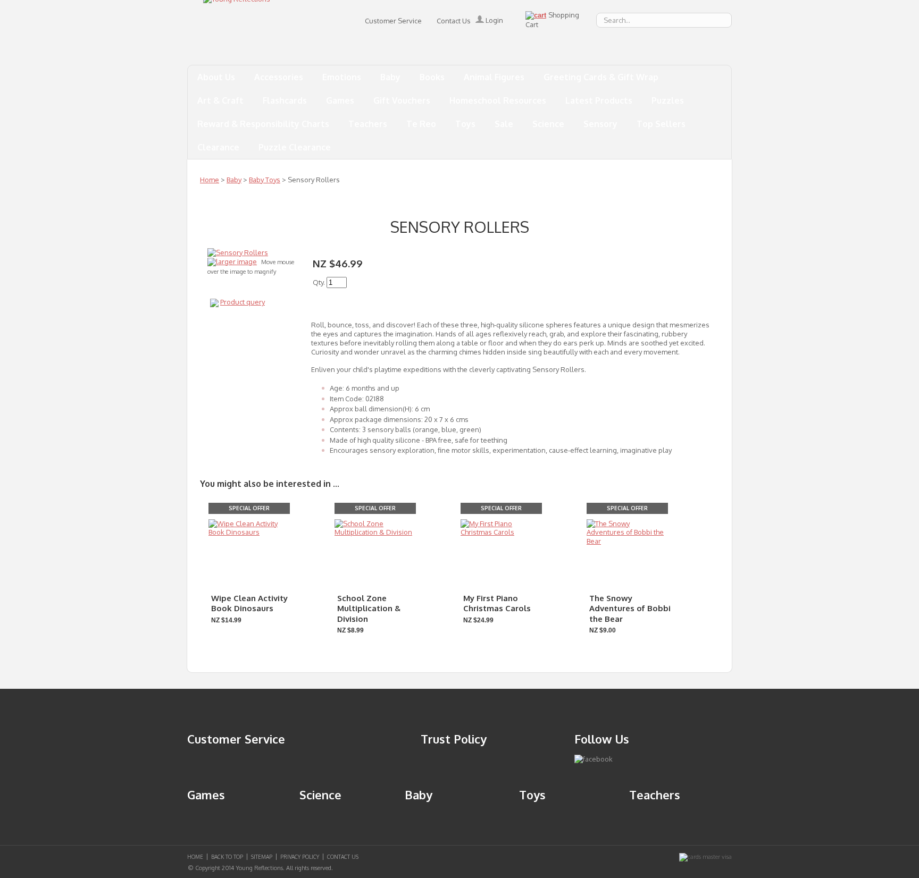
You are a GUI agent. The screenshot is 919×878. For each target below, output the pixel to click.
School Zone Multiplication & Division (368, 608)
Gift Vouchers (401, 100)
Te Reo (421, 124)
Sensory (600, 124)
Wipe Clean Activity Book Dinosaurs (249, 603)
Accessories (278, 77)
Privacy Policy (299, 857)
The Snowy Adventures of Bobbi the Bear (630, 608)
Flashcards (285, 100)
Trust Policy (454, 738)
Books (432, 77)
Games (340, 100)
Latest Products (598, 100)
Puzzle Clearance (294, 147)
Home (209, 179)
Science (548, 124)
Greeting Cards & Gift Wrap (601, 77)
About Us (216, 77)
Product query (242, 302)
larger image (236, 261)
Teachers (367, 124)
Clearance (218, 147)
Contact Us (454, 20)
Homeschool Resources (497, 100)
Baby (390, 77)
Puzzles (667, 100)
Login (493, 20)
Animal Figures (494, 77)
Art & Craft (220, 100)
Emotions (341, 77)
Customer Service (393, 20)
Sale (504, 124)
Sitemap (261, 857)
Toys (465, 124)
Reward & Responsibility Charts (263, 124)
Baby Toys (264, 179)
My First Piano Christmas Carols (497, 603)
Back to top (227, 857)
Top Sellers (661, 124)
